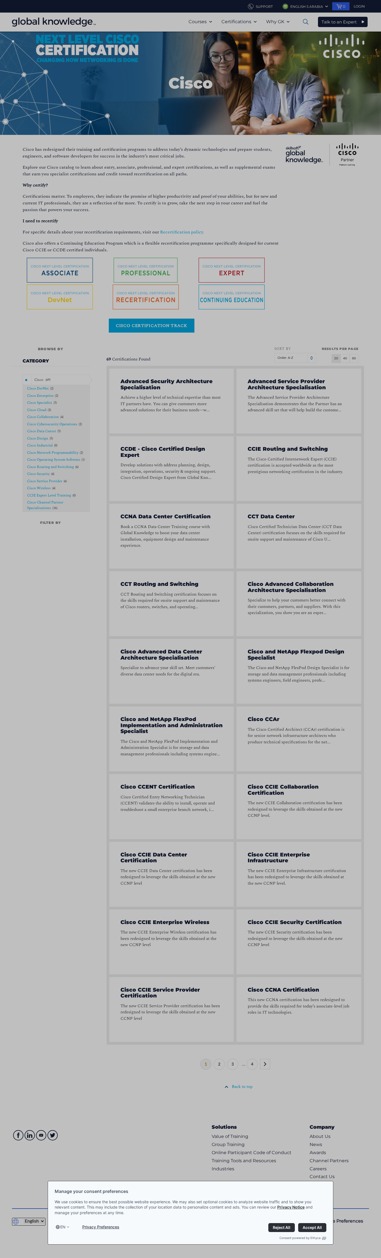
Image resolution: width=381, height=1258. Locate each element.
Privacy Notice (291, 1207)
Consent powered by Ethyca (299, 1238)
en (63, 1226)
